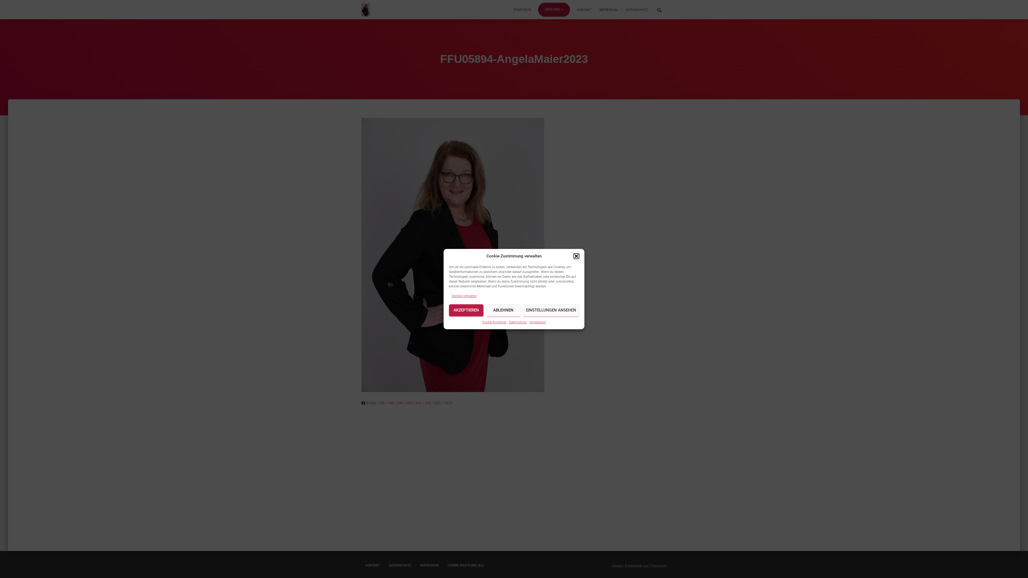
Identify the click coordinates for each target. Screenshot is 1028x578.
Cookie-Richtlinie (494, 322)
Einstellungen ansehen (551, 310)
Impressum (538, 322)
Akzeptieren (466, 310)
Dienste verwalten (464, 296)
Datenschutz (518, 322)
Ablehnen (503, 310)
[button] (576, 256)
